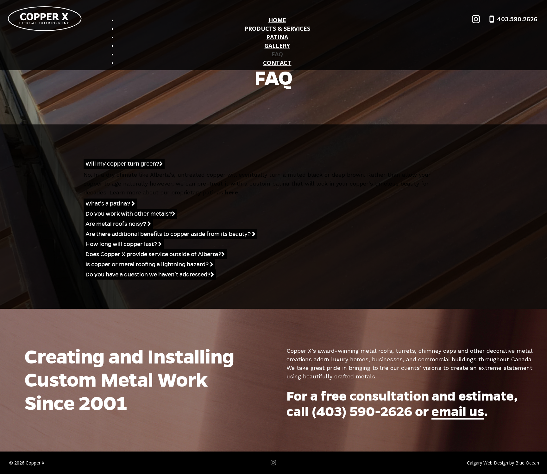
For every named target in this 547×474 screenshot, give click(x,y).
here (231, 192)
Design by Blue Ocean (516, 463)
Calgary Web (480, 463)
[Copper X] (41, 18)
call (349, 411)
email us (457, 411)
